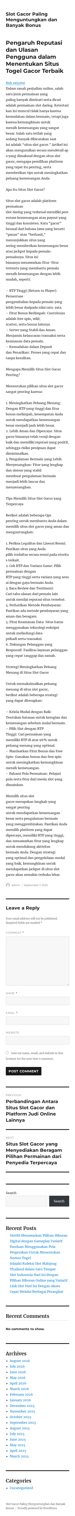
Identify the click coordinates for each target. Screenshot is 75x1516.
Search (11, 1193)
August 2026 (20, 1361)
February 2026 (21, 1394)
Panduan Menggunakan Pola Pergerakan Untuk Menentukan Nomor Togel (35, 1252)
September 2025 (23, 1423)
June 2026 (18, 1372)
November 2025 (22, 1411)
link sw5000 (15, 83)
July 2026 (17, 1366)
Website (12, 1032)
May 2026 (18, 1378)
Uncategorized (21, 1488)
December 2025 (22, 1406)
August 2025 (20, 1428)
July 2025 (17, 1434)
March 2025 (19, 1456)
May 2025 (17, 1445)
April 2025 (18, 1451)
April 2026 (18, 1383)
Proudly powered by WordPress (37, 1508)
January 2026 (20, 1400)
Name (11, 993)
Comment (15, 932)
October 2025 (20, 1417)
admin (15, 885)
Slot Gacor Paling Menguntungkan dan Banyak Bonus (31, 19)
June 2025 (18, 1439)
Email (12, 1013)
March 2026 (19, 1389)
